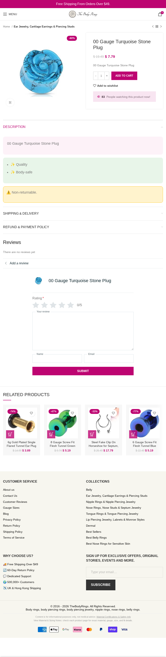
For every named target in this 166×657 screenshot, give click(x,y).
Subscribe (101, 584)
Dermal (90, 525)
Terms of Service (13, 537)
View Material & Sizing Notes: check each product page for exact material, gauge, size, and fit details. (83, 620)
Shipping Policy (12, 531)
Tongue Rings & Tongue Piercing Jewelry (112, 513)
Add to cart (124, 75)
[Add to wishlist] (31, 413)
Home (7, 26)
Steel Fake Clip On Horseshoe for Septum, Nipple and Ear (103, 446)
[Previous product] (153, 27)
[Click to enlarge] (10, 102)
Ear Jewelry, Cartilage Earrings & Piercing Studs (44, 26)
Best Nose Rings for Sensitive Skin (108, 543)
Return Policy (11, 525)
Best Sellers (93, 531)
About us (8, 489)
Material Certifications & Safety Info (114, 617)
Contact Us (10, 495)
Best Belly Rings (96, 537)
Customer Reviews (15, 501)
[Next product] (161, 27)
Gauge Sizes (11, 507)
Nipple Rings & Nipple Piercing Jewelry (110, 501)
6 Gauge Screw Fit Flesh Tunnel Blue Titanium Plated (144, 446)
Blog (6, 513)
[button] (10, 434)
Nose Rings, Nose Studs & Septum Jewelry (113, 507)
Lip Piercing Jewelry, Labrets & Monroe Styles (115, 519)
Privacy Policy (12, 519)
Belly (89, 489)
